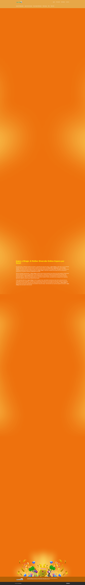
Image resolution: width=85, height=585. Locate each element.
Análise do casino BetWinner (61, 363)
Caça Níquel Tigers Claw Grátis (42, 479)
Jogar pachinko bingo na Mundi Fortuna (44, 564)
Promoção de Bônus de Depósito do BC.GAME (28, 350)
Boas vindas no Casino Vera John (25, 406)
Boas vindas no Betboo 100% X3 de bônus (27, 425)
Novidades (42, 459)
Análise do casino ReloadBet (61, 318)
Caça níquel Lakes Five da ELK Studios (44, 500)
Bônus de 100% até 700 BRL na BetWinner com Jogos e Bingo (31, 369)
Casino (61, 320)
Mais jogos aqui (42, 252)
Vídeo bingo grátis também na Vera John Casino (46, 457)
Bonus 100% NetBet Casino (42, 521)
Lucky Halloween (22, 80)
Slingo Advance (22, 213)
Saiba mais (19, 28)
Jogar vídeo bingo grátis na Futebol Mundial (45, 542)
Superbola (21, 246)
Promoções (24, 333)
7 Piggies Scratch (22, 146)
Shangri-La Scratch (23, 196)
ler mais (57, 322)
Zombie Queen (22, 63)
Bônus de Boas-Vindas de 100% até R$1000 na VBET (33, 300)
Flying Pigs (21, 163)
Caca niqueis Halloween (26, 456)
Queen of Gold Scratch (24, 113)
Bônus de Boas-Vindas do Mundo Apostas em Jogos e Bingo (31, 388)
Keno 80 (21, 229)
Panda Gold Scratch (23, 130)
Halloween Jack (22, 96)
